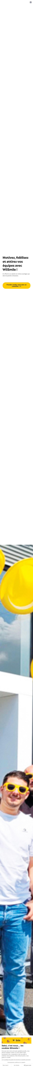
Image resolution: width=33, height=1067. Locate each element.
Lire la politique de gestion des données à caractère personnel (16, 1059)
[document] (16, 533)
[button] (30, 2)
